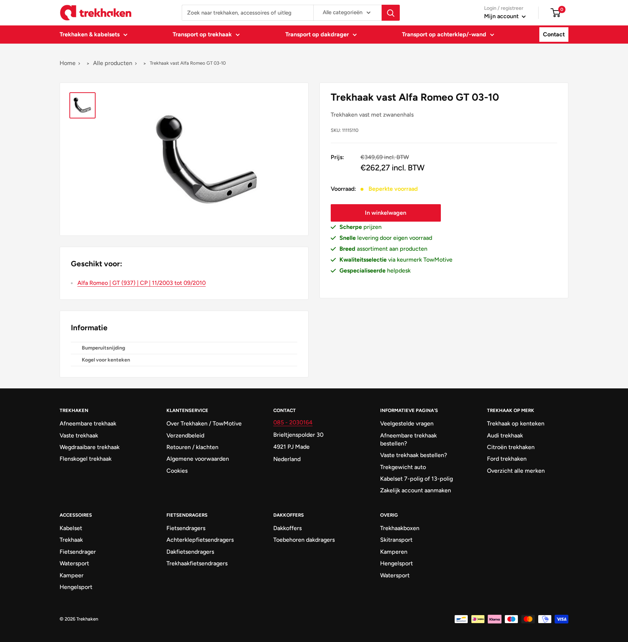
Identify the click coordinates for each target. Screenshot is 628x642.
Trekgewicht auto (403, 467)
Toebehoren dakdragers (304, 539)
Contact (554, 34)
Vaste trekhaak (79, 435)
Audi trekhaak (505, 435)
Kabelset (71, 528)
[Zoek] (391, 13)
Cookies (177, 470)
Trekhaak (71, 539)
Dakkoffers (287, 528)
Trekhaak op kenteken (515, 423)
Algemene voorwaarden (197, 458)
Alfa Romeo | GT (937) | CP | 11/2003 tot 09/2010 (141, 282)
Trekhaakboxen (399, 528)
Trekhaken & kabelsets (90, 34)
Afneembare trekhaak (88, 423)
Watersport (74, 563)
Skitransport (396, 539)
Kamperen (393, 551)
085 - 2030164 (293, 422)
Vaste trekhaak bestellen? (413, 455)
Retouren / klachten (192, 447)
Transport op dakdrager (317, 34)
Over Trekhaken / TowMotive (204, 423)
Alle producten (112, 63)
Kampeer (72, 575)
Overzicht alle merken (516, 470)
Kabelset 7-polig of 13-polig (416, 478)
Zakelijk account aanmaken (415, 490)
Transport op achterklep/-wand (444, 34)
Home (68, 63)
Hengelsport (76, 587)
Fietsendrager (78, 551)
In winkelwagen (385, 212)
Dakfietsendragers (190, 551)
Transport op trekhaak (202, 34)
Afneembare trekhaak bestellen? (408, 439)
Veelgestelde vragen (407, 423)
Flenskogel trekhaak (86, 458)
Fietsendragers (185, 528)
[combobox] (247, 13)
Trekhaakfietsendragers (197, 563)
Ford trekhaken (507, 458)
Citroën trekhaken (511, 447)
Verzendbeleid (185, 435)
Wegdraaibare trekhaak (90, 447)
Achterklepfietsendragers (200, 539)
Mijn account (502, 16)
